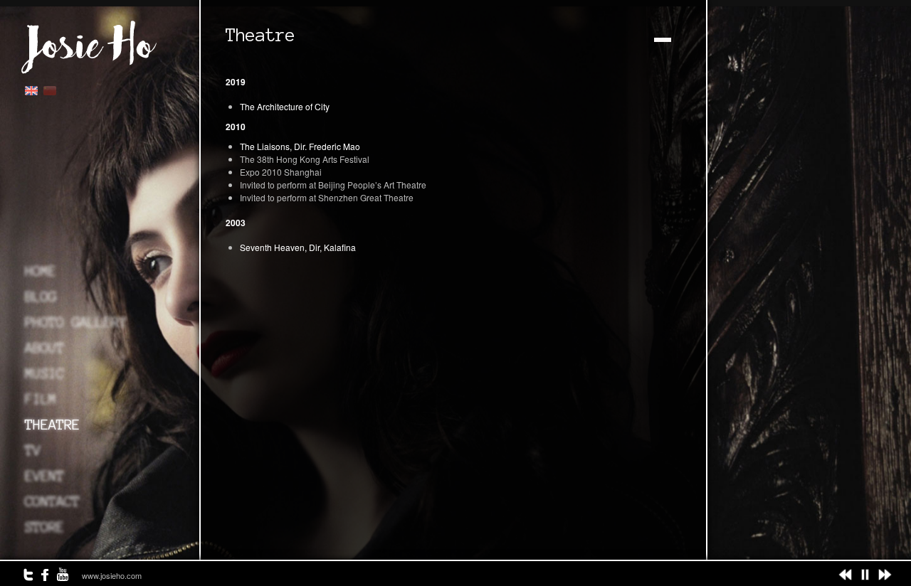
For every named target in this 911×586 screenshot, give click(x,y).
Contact (52, 501)
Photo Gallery (76, 322)
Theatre (52, 424)
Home (40, 271)
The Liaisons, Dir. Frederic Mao (300, 146)
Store (44, 527)
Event (44, 476)
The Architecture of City (285, 106)
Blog (40, 296)
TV (33, 450)
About (44, 348)
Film (40, 399)
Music (44, 373)
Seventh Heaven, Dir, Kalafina (298, 247)
